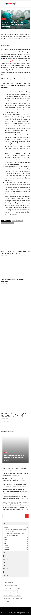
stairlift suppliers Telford (10, 585)
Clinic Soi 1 (7, 601)
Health (4, 19)
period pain (7, 598)
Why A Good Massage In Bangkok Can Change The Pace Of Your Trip (15, 415)
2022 (5, 562)
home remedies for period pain (12, 595)
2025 (5, 552)
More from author (17, 221)
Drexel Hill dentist (8, 582)
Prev (4, 421)
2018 (5, 575)
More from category (7, 223)
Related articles (6, 221)
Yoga (6, 452)
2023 (5, 559)
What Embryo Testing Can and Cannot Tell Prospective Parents (15, 252)
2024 (5, 556)
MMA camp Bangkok (9, 588)
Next (8, 421)
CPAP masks (20, 588)
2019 (5, 572)
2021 (5, 565)
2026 (5, 523)
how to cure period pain (10, 592)
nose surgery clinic (17, 598)
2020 (5, 568)
